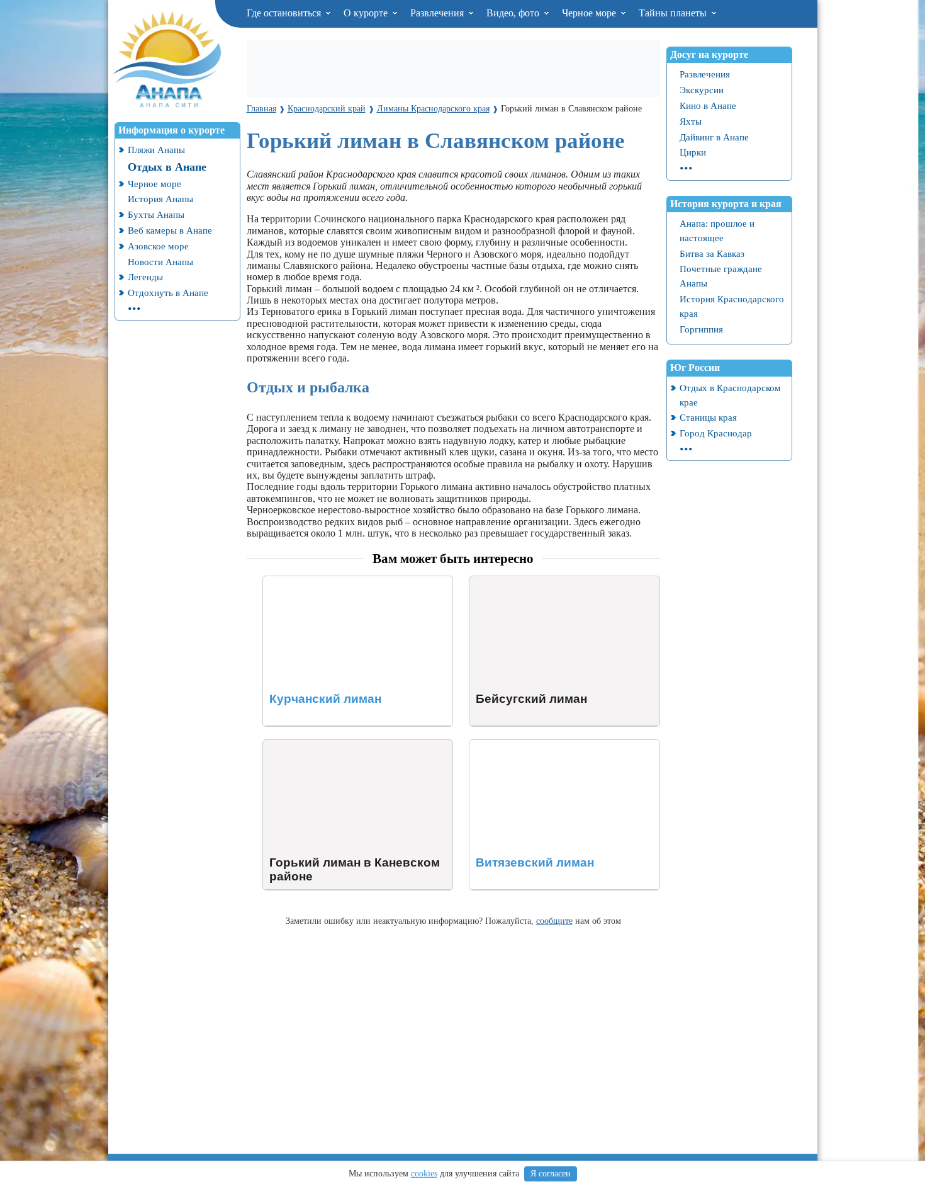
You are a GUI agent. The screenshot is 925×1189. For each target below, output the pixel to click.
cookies (424, 1173)
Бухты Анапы (156, 214)
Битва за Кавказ (712, 253)
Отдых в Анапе (167, 167)
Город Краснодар (716, 433)
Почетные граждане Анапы (721, 275)
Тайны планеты (674, 13)
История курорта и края (726, 203)
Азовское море (158, 246)
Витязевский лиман (511, 745)
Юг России (695, 367)
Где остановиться (285, 13)
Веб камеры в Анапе (170, 230)
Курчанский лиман (304, 581)
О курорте (367, 13)
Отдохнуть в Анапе (168, 292)
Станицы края (708, 417)
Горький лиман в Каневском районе (340, 745)
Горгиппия (701, 329)
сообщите (554, 921)
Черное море (590, 13)
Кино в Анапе (708, 105)
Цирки (693, 152)
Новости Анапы (160, 261)
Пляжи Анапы (156, 149)
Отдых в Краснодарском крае (730, 394)
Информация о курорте (171, 130)
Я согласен (550, 1173)
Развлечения (438, 13)
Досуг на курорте (709, 54)
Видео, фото (514, 13)
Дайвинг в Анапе (714, 137)
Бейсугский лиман (509, 581)
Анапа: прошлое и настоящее (717, 230)
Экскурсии (702, 89)
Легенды (145, 276)
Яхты (691, 121)
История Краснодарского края (732, 306)
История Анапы (160, 198)
